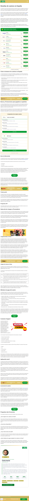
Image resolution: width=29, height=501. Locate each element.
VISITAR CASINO (14, 150)
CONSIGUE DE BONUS (14, 175)
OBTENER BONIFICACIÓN (23, 499)
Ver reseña (26, 41)
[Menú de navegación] (27, 1)
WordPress (9, 496)
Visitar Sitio (25, 98)
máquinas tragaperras (25, 159)
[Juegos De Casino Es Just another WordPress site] (3, 1)
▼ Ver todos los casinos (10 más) (14, 69)
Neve (1, 496)
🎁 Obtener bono (26, 36)
